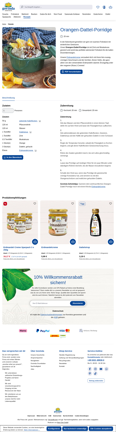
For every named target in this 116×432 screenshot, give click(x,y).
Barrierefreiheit (68, 416)
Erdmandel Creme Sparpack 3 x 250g (18, 248)
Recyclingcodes (64, 360)
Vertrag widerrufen (96, 381)
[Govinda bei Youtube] (101, 369)
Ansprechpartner (37, 358)
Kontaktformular (94, 357)
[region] (29, 57)
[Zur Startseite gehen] (8, 6)
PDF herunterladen (72, 72)
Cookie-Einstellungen (82, 416)
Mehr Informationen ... (32, 430)
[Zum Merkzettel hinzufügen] (35, 203)
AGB (56, 317)
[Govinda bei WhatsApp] (106, 369)
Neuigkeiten (35, 360)
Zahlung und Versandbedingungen (71, 358)
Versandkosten (53, 420)
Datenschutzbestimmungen (51, 315)
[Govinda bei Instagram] (95, 369)
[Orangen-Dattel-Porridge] (29, 57)
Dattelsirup (23, 132)
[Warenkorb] (110, 7)
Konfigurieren (54, 429)
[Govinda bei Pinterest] (90, 373)
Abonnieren (78, 303)
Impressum (31, 416)
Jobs (32, 369)
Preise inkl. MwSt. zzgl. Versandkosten (14, 258)
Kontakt (62, 366)
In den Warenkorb (14, 157)
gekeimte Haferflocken (28, 121)
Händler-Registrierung (67, 355)
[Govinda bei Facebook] (90, 369)
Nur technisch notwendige (75, 429)
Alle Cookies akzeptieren (101, 429)
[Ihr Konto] (104, 7)
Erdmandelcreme (73, 57)
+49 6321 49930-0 (96, 360)
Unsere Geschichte (37, 355)
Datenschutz (57, 416)
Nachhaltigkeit (36, 366)
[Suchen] (22, 7)
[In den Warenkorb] (39, 120)
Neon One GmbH (62, 422)
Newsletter (63, 363)
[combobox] (55, 7)
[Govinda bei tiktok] (95, 373)
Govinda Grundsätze (38, 363)
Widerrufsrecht (41, 416)
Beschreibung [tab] (8, 98)
